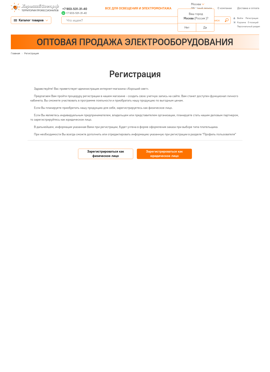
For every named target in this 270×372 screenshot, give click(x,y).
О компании (224, 8)
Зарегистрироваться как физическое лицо (105, 153)
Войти (240, 18)
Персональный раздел (248, 26)
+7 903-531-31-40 (74, 9)
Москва (196, 4)
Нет (186, 27)
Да (205, 27)
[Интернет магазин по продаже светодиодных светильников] (33, 8)
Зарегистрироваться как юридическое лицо (164, 153)
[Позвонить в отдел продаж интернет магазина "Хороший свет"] (62, 4)
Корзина (241, 22)
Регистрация (252, 18)
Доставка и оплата (248, 8)
